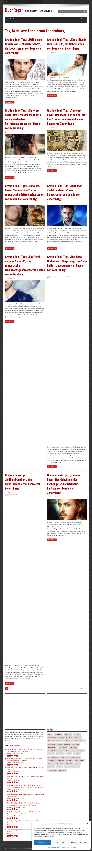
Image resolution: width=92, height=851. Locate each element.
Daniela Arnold (70, 741)
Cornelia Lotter (60, 741)
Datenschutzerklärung (63, 847)
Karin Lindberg (60, 754)
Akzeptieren (42, 842)
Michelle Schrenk (79, 760)
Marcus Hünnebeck (75, 757)
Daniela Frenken (80, 741)
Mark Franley (60, 760)
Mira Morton (60, 764)
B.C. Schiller (77, 734)
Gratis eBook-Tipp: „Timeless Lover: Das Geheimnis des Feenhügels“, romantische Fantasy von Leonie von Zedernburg (64, 484)
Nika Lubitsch (69, 764)
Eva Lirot (59, 744)
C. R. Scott (69, 737)
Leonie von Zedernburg (54, 757)
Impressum (73, 847)
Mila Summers (51, 764)
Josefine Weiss (80, 750)
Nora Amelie (51, 767)
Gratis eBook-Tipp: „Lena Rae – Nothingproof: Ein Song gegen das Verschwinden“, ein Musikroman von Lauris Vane (25, 786)
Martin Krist (69, 760)
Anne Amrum (68, 734)
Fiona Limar (67, 744)
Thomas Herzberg (52, 770)
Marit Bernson (51, 760)
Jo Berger (72, 750)
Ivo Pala (66, 750)
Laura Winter (76, 754)
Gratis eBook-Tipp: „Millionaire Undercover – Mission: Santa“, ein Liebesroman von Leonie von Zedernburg (23, 46)
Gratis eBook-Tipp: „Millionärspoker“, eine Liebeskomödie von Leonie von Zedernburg (23, 481)
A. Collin (50, 734)
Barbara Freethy (52, 737)
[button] (87, 824)
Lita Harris (65, 757)
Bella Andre (61, 737)
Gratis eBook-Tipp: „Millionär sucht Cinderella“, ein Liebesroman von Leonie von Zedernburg (64, 192)
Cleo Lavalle (51, 741)
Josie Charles (51, 754)
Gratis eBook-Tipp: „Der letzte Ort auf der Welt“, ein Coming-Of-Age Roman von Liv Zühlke (25, 813)
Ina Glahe (59, 750)
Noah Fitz (77, 764)
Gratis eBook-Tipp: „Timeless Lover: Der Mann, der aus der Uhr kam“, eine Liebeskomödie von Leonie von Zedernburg (67, 117)
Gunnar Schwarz (52, 747)
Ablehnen (60, 842)
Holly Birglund (73, 747)
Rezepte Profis (68, 767)
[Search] (85, 11)
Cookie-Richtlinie (51, 847)
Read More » (10, 102)
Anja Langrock (58, 734)
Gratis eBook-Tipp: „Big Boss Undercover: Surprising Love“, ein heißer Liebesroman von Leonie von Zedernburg (67, 263)
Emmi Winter (51, 744)
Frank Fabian (75, 744)
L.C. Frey (69, 754)
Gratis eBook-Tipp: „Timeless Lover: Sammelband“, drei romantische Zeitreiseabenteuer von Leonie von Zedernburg (24, 192)
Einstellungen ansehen (79, 842)
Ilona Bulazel (51, 750)
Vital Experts (62, 770)
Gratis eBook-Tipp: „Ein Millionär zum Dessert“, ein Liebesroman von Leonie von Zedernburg (66, 43)
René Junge (59, 767)
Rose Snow (76, 767)
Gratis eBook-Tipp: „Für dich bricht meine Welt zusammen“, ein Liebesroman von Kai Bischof (25, 759)
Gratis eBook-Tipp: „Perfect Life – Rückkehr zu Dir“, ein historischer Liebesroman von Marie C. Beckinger (24, 804)
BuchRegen (14, 10)
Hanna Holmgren (62, 747)
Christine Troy (77, 737)
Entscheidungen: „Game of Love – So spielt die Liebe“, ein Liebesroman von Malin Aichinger (25, 751)
